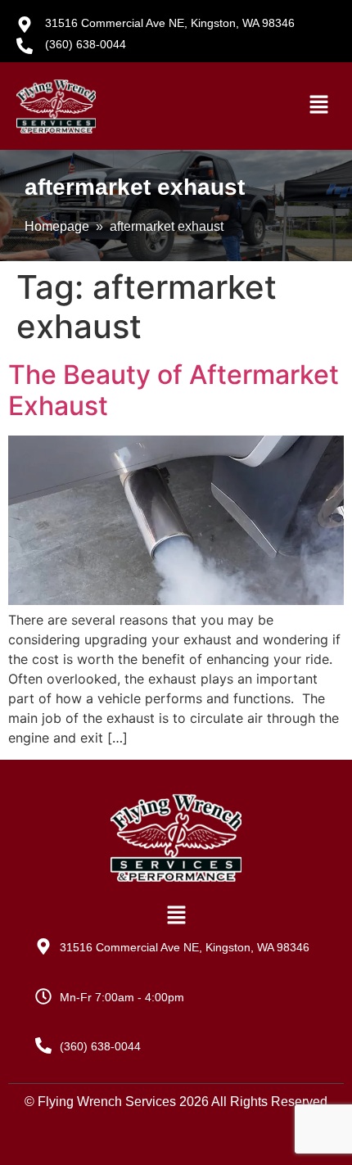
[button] (319, 106)
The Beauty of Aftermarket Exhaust (173, 390)
